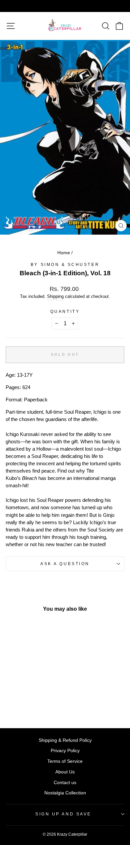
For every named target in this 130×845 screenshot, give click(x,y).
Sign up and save (63, 814)
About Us (65, 771)
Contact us (65, 782)
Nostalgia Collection (65, 792)
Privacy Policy (65, 750)
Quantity (65, 311)
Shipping (55, 296)
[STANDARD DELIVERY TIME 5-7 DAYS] (65, 6)
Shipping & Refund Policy (65, 740)
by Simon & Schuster (65, 264)
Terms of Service (65, 761)
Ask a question (64, 563)
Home (63, 252)
